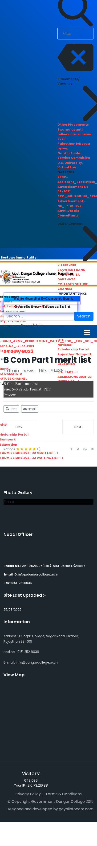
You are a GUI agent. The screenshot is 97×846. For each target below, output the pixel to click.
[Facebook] (71, 449)
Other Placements (73, 124)
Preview (10, 394)
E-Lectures (66, 265)
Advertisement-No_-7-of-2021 (71, 203)
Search (83, 316)
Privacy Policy (28, 794)
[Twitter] (78, 449)
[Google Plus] (85, 449)
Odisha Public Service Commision (73, 155)
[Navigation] (87, 332)
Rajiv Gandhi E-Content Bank (43, 298)
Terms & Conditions (63, 794)
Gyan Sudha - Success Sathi (41, 306)
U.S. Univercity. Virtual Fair (70, 165)
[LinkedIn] (92, 449)
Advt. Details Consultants (68, 213)
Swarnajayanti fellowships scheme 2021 (74, 134)
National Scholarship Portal (73, 347)
